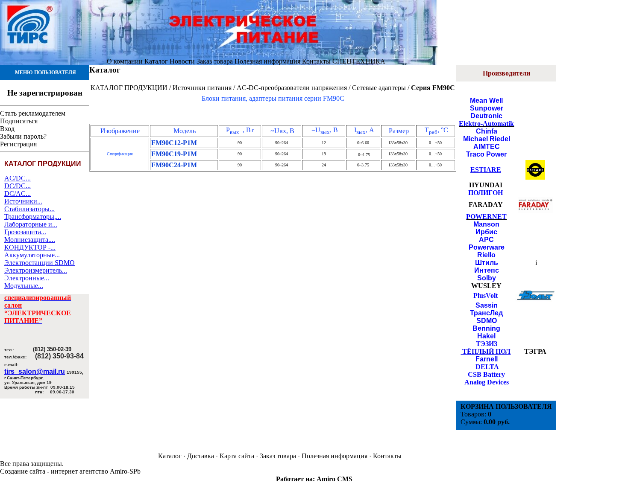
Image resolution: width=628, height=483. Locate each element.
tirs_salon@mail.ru (34, 371)
